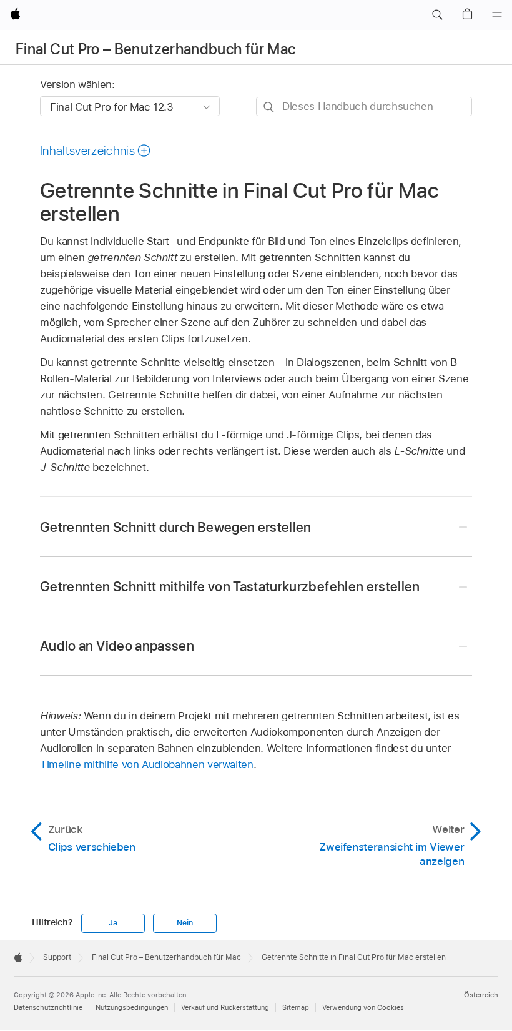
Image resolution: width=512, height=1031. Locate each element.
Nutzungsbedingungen (132, 1007)
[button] (437, 15)
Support (57, 957)
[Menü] (497, 15)
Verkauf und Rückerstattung (225, 1007)
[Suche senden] (269, 107)
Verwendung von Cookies (363, 1007)
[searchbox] (364, 106)
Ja (113, 923)
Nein (184, 923)
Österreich (481, 994)
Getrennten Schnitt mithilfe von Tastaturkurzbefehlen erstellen (230, 586)
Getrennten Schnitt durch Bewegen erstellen (176, 527)
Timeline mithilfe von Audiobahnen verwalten (147, 764)
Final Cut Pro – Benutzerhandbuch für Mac (155, 49)
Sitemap (295, 1007)
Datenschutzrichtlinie (48, 1007)
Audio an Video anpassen (117, 646)
